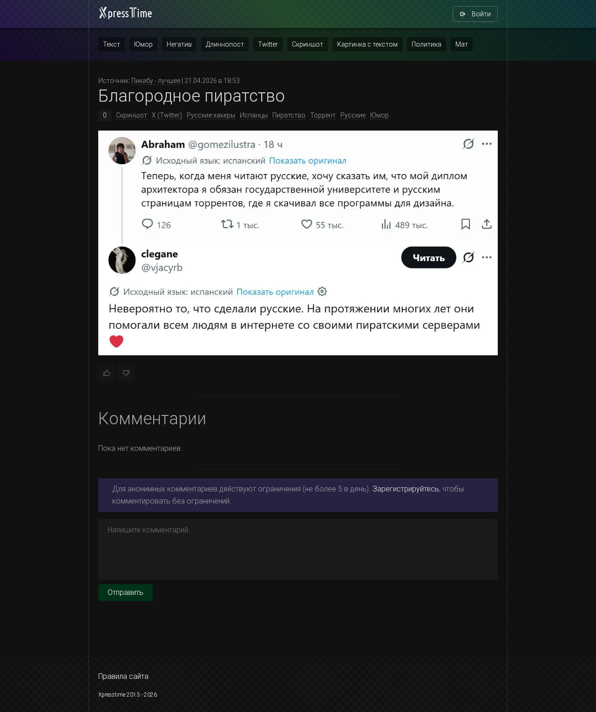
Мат (461, 44)
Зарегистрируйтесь (405, 488)
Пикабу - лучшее (155, 80)
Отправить (125, 592)
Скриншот (307, 44)
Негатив (179, 44)
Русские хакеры (211, 115)
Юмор (143, 44)
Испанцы (254, 115)
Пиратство (288, 115)
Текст (111, 44)
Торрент (323, 115)
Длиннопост (225, 44)
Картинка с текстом (367, 44)
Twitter (268, 44)
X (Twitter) (167, 115)
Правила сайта (123, 676)
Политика (426, 44)
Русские (353, 115)
